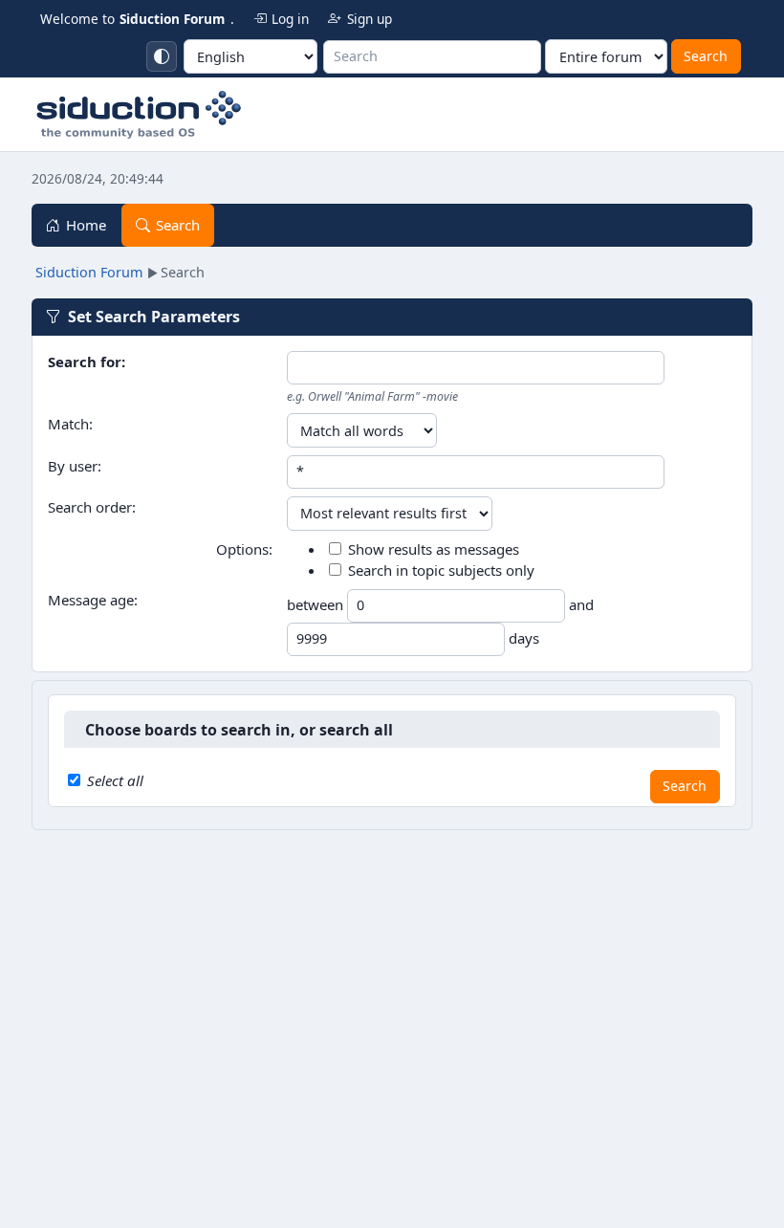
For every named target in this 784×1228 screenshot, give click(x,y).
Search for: (86, 361)
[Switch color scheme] (161, 56)
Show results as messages (433, 549)
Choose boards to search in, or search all (239, 729)
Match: (70, 423)
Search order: (92, 506)
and (581, 604)
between (317, 604)
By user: (74, 465)
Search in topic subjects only (441, 570)
